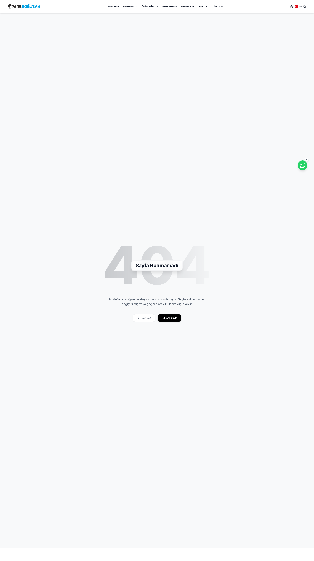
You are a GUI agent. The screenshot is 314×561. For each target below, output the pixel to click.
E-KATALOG (205, 6)
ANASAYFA (113, 6)
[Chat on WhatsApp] (302, 165)
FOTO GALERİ (187, 6)
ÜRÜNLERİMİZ (149, 6)
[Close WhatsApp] (307, 160)
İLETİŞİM (218, 6)
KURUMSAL (129, 6)
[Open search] (304, 6)
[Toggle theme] (291, 6)
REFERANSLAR (169, 6)
